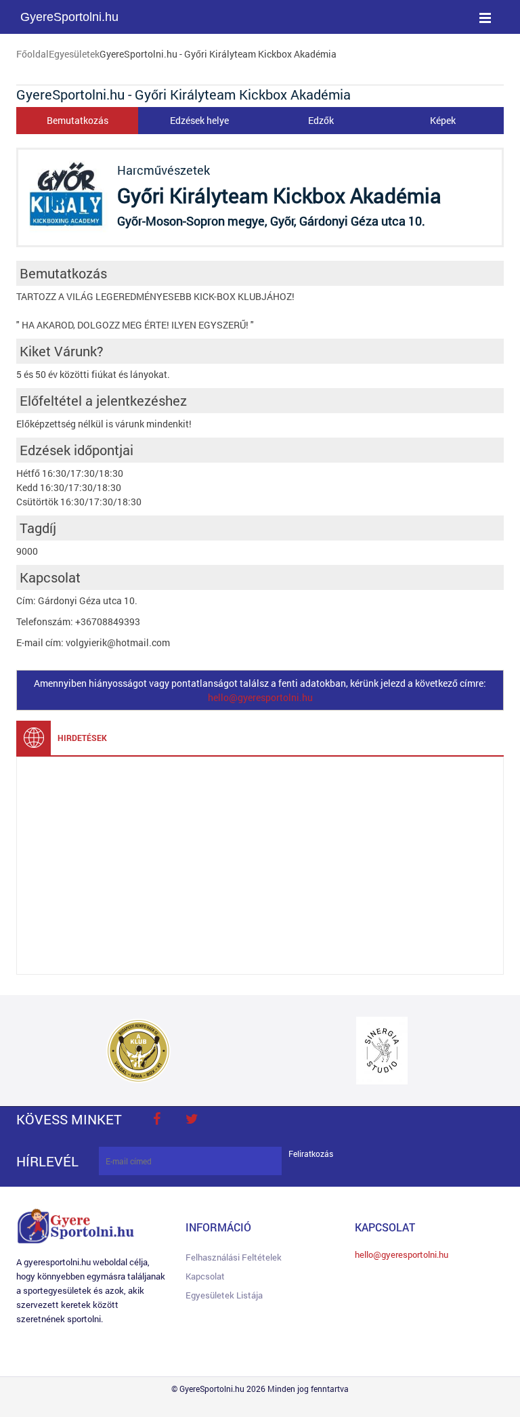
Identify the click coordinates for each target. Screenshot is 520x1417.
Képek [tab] (443, 120)
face (156, 1119)
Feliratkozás (310, 1154)
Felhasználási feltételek (234, 1257)
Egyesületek (74, 53)
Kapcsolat (205, 1276)
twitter (191, 1119)
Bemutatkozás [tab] (77, 120)
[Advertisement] (260, 865)
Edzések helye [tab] (199, 120)
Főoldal (32, 53)
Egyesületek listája (224, 1295)
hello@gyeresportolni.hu (260, 697)
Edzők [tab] (321, 120)
